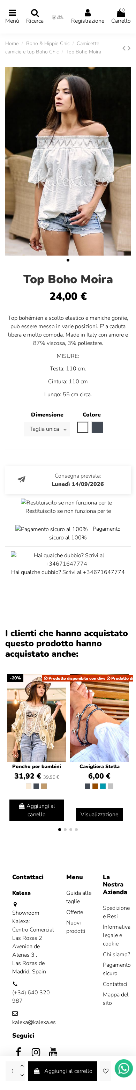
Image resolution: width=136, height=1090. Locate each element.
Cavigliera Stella (100, 766)
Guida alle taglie (78, 897)
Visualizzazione (99, 814)
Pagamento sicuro (117, 969)
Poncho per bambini (36, 766)
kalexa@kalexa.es (34, 1022)
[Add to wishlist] (105, 1071)
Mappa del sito (116, 999)
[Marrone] (95, 786)
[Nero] (36, 786)
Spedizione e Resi (116, 912)
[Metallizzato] (110, 786)
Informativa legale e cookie (116, 935)
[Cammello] (44, 786)
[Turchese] (103, 786)
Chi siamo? (116, 954)
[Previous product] (125, 48)
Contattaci (115, 984)
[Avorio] (28, 786)
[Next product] (129, 48)
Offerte (74, 912)
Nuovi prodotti (75, 927)
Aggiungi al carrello (68, 1071)
